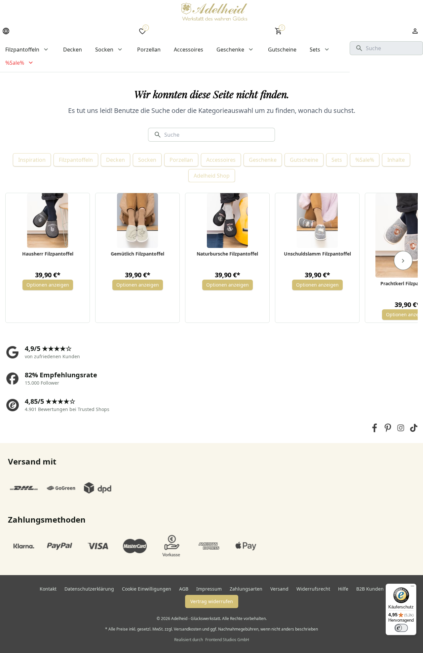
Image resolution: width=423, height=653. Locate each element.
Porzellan (181, 159)
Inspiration (32, 159)
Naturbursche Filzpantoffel (227, 254)
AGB (183, 589)
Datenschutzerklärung (89, 589)
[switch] (401, 628)
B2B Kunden (370, 589)
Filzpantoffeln (76, 159)
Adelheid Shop (212, 175)
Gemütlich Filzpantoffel (137, 254)
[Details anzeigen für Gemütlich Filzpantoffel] (137, 220)
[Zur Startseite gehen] (214, 11)
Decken (115, 159)
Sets (336, 159)
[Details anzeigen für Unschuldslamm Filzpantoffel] (317, 220)
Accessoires (221, 159)
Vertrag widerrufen (211, 601)
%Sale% (364, 159)
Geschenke (263, 159)
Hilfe (343, 589)
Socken (147, 159)
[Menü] (412, 588)
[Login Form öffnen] (415, 31)
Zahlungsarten (246, 589)
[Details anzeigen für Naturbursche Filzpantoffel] (227, 220)
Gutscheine (304, 159)
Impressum (209, 589)
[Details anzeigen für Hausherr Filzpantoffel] (47, 220)
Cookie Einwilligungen (146, 589)
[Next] (403, 260)
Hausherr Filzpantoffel (47, 254)
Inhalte (396, 159)
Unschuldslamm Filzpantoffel (317, 254)
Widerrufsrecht (313, 589)
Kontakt (48, 589)
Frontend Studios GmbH (226, 639)
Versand (279, 589)
